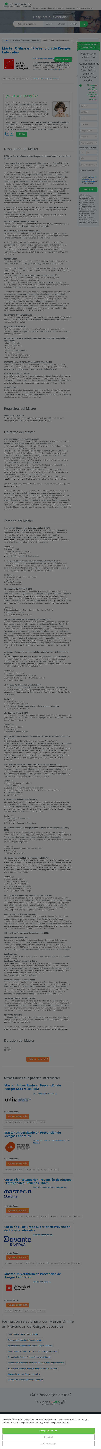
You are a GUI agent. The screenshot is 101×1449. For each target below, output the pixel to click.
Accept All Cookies (48, 1430)
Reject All (48, 1437)
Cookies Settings (48, 1443)
